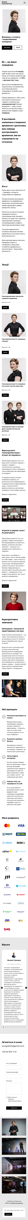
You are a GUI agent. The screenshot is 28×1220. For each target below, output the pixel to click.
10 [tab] (21, 1027)
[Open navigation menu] (24, 2)
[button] (7, 48)
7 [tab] (15, 1027)
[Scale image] (7, 825)
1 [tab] (3, 1027)
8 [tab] (17, 1027)
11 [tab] (23, 1027)
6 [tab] (13, 1027)
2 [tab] (5, 1027)
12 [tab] (25, 1027)
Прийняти (8, 1214)
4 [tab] (9, 1027)
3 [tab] (7, 1027)
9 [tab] (19, 1027)
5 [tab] (11, 1027)
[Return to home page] (7, 2)
